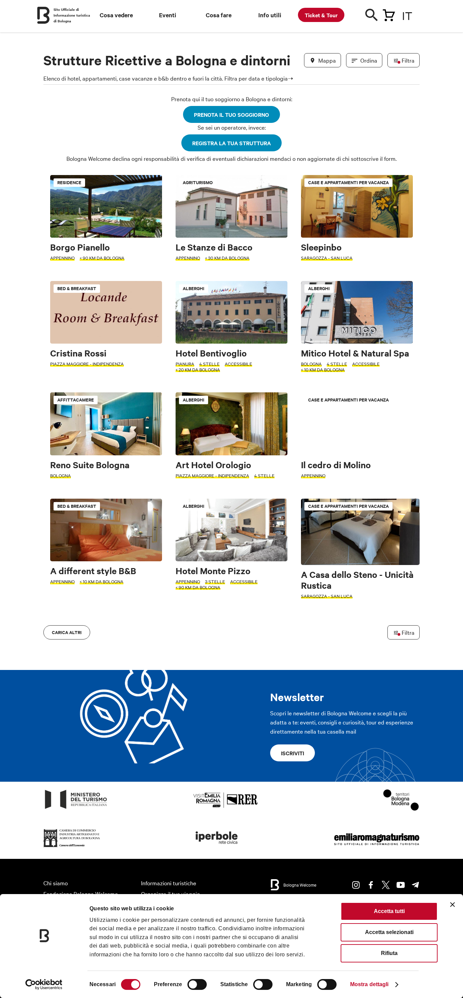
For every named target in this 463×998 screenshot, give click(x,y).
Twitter (386, 885)
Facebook (371, 885)
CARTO (411, 630)
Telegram (415, 885)
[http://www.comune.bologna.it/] (217, 847)
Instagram (356, 885)
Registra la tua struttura (231, 143)
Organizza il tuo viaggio (170, 893)
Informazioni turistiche (168, 883)
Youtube (401, 885)
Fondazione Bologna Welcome (80, 893)
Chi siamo (55, 883)
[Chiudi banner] (452, 904)
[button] (52, 412)
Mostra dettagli (369, 984)
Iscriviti (292, 753)
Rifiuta (389, 953)
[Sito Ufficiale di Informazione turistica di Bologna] (43, 15)
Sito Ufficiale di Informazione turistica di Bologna (72, 15)
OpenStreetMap (366, 630)
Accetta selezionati (389, 932)
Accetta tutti (389, 911)
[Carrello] (389, 14)
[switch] (197, 984)
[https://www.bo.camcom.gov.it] (71, 847)
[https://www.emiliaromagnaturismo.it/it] (377, 847)
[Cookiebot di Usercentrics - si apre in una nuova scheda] (44, 984)
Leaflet (340, 630)
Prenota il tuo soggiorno (231, 114)
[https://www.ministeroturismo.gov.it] (76, 809)
